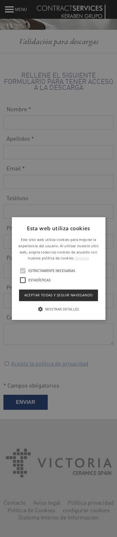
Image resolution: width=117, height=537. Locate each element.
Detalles (82, 258)
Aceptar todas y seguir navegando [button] (58, 295)
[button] (58, 268)
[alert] (58, 268)
